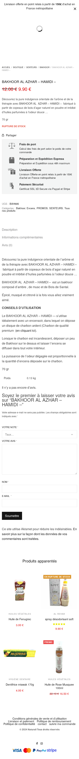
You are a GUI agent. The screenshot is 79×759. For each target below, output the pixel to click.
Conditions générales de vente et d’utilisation (39, 718)
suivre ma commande (62, 723)
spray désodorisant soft (59, 619)
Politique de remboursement (54, 721)
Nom (5, 482)
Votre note (10, 427)
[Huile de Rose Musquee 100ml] (59, 656)
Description (9, 229)
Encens (31, 208)
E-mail (7, 496)
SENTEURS (31, 67)
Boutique (18, 67)
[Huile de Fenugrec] (20, 591)
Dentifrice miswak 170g (20, 684)
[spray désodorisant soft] (59, 591)
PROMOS (42, 208)
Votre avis (9, 441)
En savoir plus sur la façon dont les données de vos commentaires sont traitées (39, 534)
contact (42, 723)
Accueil (6, 67)
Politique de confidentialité (19, 723)
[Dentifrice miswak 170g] (20, 656)
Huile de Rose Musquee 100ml (59, 686)
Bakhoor (44, 67)
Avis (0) (7, 245)
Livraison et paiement (21, 721)
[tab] (39, 229)
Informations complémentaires (22, 237)
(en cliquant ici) (25, 330)
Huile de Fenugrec (20, 619)
